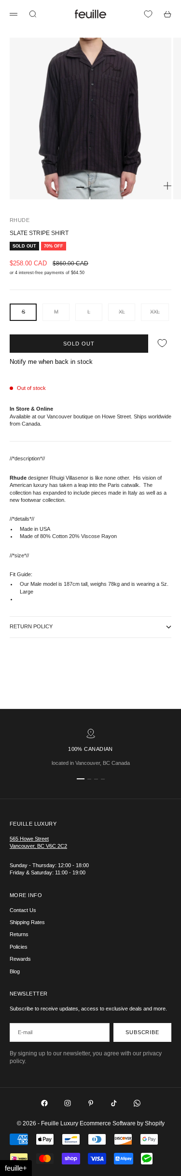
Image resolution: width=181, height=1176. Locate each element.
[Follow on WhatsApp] (137, 1103)
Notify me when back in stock (51, 361)
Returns (19, 934)
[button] (16, 1168)
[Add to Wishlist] (162, 343)
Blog (15, 971)
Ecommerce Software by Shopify (122, 1123)
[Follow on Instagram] (67, 1103)
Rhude (19, 220)
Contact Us (23, 910)
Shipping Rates (27, 922)
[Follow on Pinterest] (91, 1103)
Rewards (20, 959)
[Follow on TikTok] (114, 1103)
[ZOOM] (167, 185)
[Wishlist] (148, 14)
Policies (19, 947)
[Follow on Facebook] (44, 1103)
